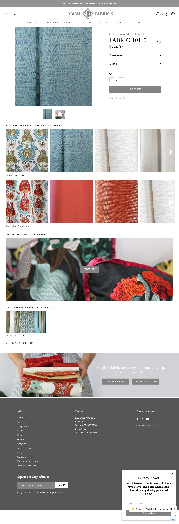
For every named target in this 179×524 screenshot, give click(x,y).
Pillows (20, 435)
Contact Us (22, 456)
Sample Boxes (23, 426)
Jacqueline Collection (17, 226)
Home (111, 34)
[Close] (172, 474)
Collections (22, 422)
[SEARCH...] (14, 13)
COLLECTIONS (31, 22)
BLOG (140, 22)
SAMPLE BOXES (51, 22)
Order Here (89, 269)
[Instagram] (142, 418)
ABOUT (151, 22)
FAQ (19, 452)
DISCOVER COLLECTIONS (145, 381)
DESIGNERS (104, 22)
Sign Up (61, 485)
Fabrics (20, 430)
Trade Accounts (24, 448)
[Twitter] (120, 98)
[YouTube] (147, 418)
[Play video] (60, 114)
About (20, 417)
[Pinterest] (124, 98)
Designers (21, 443)
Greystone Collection (125, 34)
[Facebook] (116, 98)
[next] (171, 151)
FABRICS (68, 22)
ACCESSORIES (86, 22)
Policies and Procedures (27, 461)
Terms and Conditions (26, 465)
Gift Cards (21, 439)
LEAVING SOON (123, 22)
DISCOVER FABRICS (116, 381)
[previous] (8, 151)
